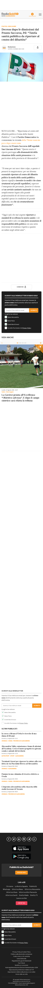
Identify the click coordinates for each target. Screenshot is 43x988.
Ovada (10, 741)
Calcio (3, 392)
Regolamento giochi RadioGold (21, 961)
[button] (41, 343)
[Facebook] (9, 839)
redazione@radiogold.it (28, 983)
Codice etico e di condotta (21, 956)
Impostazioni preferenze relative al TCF (21, 970)
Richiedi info (21, 872)
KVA (27, 985)
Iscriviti (34, 310)
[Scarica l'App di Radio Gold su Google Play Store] (21, 856)
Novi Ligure (12, 26)
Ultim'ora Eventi (11, 895)
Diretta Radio (24, 895)
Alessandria (19, 756)
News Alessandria (13, 317)
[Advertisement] (21, 105)
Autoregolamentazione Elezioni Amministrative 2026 (21, 967)
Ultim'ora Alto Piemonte (28, 892)
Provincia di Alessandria (21, 741)
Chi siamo (9, 886)
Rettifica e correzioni (21, 965)
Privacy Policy (26, 328)
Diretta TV (34, 895)
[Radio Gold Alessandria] (10, 14)
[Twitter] (14, 839)
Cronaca (4, 741)
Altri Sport (5, 756)
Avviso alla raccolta (22, 974)
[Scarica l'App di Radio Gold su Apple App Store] (21, 848)
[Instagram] (24, 839)
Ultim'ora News (17, 889)
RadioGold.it (27, 979)
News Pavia (11, 321)
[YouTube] (19, 839)
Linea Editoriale (21, 959)
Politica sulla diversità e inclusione (21, 954)
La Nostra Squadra (21, 886)
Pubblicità (33, 886)
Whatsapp (6, 889)
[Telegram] (29, 839)
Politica (4, 26)
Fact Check (21, 963)
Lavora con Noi (21, 898)
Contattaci (21, 903)
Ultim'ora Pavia (11, 892)
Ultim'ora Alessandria (32, 889)
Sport (12, 756)
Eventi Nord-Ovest (13, 324)
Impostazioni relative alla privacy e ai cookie (21, 972)
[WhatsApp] (34, 839)
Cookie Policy (26, 952)
